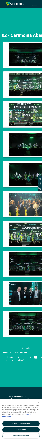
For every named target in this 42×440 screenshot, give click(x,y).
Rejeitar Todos (21, 429)
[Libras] (40, 178)
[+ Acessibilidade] (40, 188)
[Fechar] (38, 402)
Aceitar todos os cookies (21, 423)
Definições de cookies (21, 435)
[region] (21, 419)
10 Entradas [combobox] (26, 348)
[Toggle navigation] (34, 4)
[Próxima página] (21, 360)
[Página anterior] (9, 357)
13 (13, 360)
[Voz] (40, 183)
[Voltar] (2, 30)
